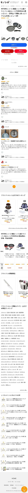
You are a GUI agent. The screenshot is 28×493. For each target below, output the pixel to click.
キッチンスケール (5, 366)
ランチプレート (4, 382)
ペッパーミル (19, 346)
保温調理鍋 (21, 312)
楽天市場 (7, 51)
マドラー (14, 379)
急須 (11, 379)
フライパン (3, 312)
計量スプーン (4, 369)
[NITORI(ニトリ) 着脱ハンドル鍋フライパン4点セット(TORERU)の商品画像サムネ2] (8, 39)
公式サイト (14, 44)
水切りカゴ (22, 333)
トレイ (20, 369)
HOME (14, 478)
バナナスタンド (12, 346)
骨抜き (10, 328)
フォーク (14, 369)
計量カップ (20, 366)
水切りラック (11, 335)
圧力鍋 (8, 312)
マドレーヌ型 (4, 364)
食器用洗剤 (13, 338)
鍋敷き (2, 338)
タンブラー (3, 372)
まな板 (24, 320)
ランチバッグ (14, 361)
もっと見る (14, 62)
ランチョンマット (13, 330)
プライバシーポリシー (19, 485)
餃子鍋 (18, 315)
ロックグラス (4, 377)
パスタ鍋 (22, 315)
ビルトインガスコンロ (6, 353)
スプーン (10, 369)
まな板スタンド (4, 346)
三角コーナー (21, 330)
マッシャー (10, 325)
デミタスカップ (10, 372)
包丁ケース (18, 348)
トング (12, 322)
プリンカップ (21, 361)
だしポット (15, 343)
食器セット (8, 385)
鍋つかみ (22, 335)
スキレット (20, 317)
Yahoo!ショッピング (20, 51)
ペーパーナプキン (5, 330)
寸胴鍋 (11, 317)
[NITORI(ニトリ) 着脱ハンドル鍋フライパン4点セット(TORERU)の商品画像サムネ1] (3, 39)
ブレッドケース (4, 356)
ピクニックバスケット (6, 361)
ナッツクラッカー (19, 356)
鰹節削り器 (13, 359)
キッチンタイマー (13, 366)
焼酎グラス (16, 377)
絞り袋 (22, 364)
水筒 (22, 359)
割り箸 (6, 333)
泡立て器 (18, 364)
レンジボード (4, 348)
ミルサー (3, 328)
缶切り (21, 351)
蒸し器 (9, 359)
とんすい (3, 385)
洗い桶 (15, 335)
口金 (14, 364)
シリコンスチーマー (17, 325)
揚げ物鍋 (14, 315)
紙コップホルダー (15, 351)
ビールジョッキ (11, 374)
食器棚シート (8, 338)
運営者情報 (6, 485)
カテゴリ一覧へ (23, 390)
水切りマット (4, 335)
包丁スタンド (4, 351)
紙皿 (19, 335)
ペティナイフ (11, 320)
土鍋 (17, 312)
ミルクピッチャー (5, 379)
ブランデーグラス (19, 374)
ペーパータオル (20, 328)
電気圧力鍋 (12, 312)
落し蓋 (7, 328)
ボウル (24, 346)
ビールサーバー (9, 343)
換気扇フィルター (15, 333)
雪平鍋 (8, 317)
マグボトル (22, 372)
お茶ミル (3, 343)
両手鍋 (6, 315)
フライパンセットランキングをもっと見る (17, 228)
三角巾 (2, 333)
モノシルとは (17, 481)
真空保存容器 (11, 356)
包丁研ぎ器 (16, 320)
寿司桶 (9, 351)
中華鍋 (15, 317)
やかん (18, 338)
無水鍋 (9, 315)
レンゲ (18, 382)
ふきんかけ (21, 343)
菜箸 (22, 382)
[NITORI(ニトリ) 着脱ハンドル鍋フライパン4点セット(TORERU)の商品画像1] (14, 27)
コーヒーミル (12, 340)
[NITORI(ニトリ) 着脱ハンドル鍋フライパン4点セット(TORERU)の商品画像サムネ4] (18, 39)
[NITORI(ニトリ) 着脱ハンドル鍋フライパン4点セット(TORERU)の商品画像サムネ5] (23, 39)
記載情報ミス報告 (23, 66)
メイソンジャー (20, 379)
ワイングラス (11, 377)
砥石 (21, 320)
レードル (17, 322)
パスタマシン (4, 359)
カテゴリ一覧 (10, 481)
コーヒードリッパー (20, 340)
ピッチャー (22, 377)
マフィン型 (10, 364)
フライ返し (8, 322)
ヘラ (21, 322)
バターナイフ (4, 320)
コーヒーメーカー (5, 340)
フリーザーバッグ (22, 353)
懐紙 (9, 333)
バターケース (14, 353)
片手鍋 (2, 315)
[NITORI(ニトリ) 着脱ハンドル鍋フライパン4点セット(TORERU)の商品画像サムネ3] (13, 39)
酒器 (24, 382)
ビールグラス (4, 374)
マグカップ (16, 372)
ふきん (14, 328)
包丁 (24, 317)
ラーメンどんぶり (12, 382)
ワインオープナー (11, 348)
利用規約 (12, 485)
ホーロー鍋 (3, 317)
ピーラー (3, 322)
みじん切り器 (4, 325)
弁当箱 (18, 359)
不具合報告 (14, 488)
